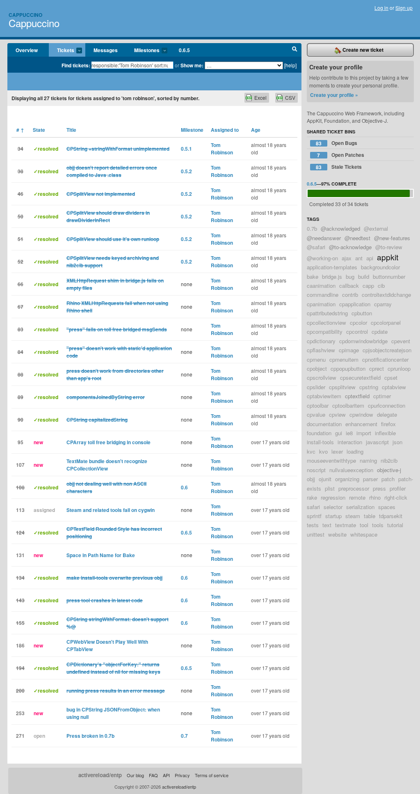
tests (313, 525)
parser (370, 479)
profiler (398, 488)
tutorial (395, 525)
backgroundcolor (380, 267)
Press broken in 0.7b (90, 735)
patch (388, 479)
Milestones (143, 50)
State (39, 129)
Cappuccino (25, 14)
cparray (383, 304)
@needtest (357, 238)
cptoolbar (318, 405)
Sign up (404, 7)
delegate (387, 414)
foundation (319, 433)
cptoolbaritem (348, 405)
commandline (322, 294)
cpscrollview (321, 377)
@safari (316, 247)
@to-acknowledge (350, 247)
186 (20, 645)
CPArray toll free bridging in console (108, 442)
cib (381, 285)
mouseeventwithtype (331, 460)
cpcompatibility (324, 331)
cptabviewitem (324, 396)
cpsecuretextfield (360, 377)
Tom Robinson (222, 148)
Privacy (182, 775)
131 (20, 555)
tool (364, 525)
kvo (323, 451)
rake (312, 497)
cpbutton (362, 313)
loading (355, 451)
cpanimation (321, 304)
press (379, 488)
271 (20, 735)
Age (255, 129)
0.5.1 (186, 148)
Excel (260, 97)
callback (349, 285)
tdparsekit (390, 516)
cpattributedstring (327, 313)
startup (333, 516)
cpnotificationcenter (385, 359)
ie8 (349, 433)
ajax (347, 258)
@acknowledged (340, 228)
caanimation (321, 285)
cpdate (380, 331)
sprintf (314, 516)
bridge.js (332, 276)
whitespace (363, 534)
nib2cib (389, 460)
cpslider (316, 387)
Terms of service (211, 775)
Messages (106, 50)
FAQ (153, 775)
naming (368, 460)
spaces (386, 507)
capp (368, 285)
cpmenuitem (343, 359)
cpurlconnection (386, 405)
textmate (345, 525)
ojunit (325, 479)
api (369, 258)
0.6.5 (184, 50)
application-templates (332, 267)
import (363, 433)
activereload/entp (100, 775)
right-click (395, 497)
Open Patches (340, 155)
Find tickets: (76, 65)
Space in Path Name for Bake (100, 555)
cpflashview (321, 350)
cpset (390, 377)
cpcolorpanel (386, 322)
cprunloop (399, 368)
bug (350, 276)
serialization (360, 507)
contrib (350, 294)
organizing (347, 479)
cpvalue (316, 414)
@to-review (388, 247)
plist (330, 488)
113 (20, 510)
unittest (315, 534)
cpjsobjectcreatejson (387, 350)
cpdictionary (321, 341)
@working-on (322, 258)
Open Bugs (336, 143)
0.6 (184, 487)
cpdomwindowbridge (363, 341)
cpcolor (358, 322)
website (337, 534)
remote (357, 497)
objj (311, 479)
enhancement (361, 424)
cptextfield (357, 396)
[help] (290, 65)
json (397, 442)
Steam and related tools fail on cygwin (110, 510)
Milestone (192, 129)
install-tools (320, 442)
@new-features (392, 238)
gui (338, 433)
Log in (381, 7)
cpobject (317, 368)
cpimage (349, 350)
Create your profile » (334, 95)
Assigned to (225, 129)
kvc (311, 451)
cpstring (368, 387)
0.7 (184, 735)
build (363, 276)
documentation (324, 424)
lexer (337, 451)
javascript (377, 442)
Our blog (135, 775)
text (326, 525)
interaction (350, 442)
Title (71, 129)
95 (20, 442)
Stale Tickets (339, 167)
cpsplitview (342, 387)
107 (20, 464)
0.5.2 (186, 171)
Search (294, 50)
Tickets (61, 50)
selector (333, 507)
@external (376, 228)
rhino (375, 497)
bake (312, 276)
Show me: (191, 65)
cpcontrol (357, 331)
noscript (316, 470)
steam (352, 516)
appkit (387, 256)
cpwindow (361, 414)
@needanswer (324, 238)
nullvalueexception (351, 470)
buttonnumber (389, 276)
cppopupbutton (348, 368)
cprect (376, 368)
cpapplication (354, 304)
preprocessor (353, 488)
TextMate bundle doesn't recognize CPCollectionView (106, 464)
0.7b (312, 228)
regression (333, 497)
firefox (388, 424)
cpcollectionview (326, 322)
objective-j (389, 470)
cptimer (382, 396)
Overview (27, 50)
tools (377, 525)
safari (313, 507)
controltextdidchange (386, 294)
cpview (337, 414)
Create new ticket (362, 49)
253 (20, 713)
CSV (290, 97)
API (166, 775)
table (369, 516)
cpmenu (316, 359)
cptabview (394, 387)
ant (359, 258)
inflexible (385, 433)
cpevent (400, 341)
